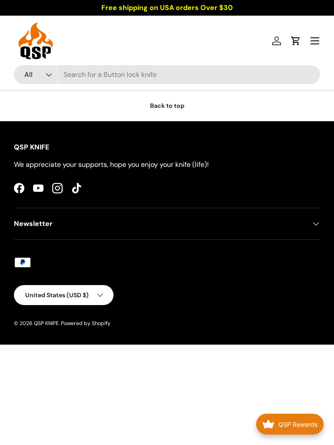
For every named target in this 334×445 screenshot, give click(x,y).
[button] (295, 40)
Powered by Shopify (85, 323)
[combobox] (167, 74)
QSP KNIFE (46, 323)
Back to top (167, 106)
